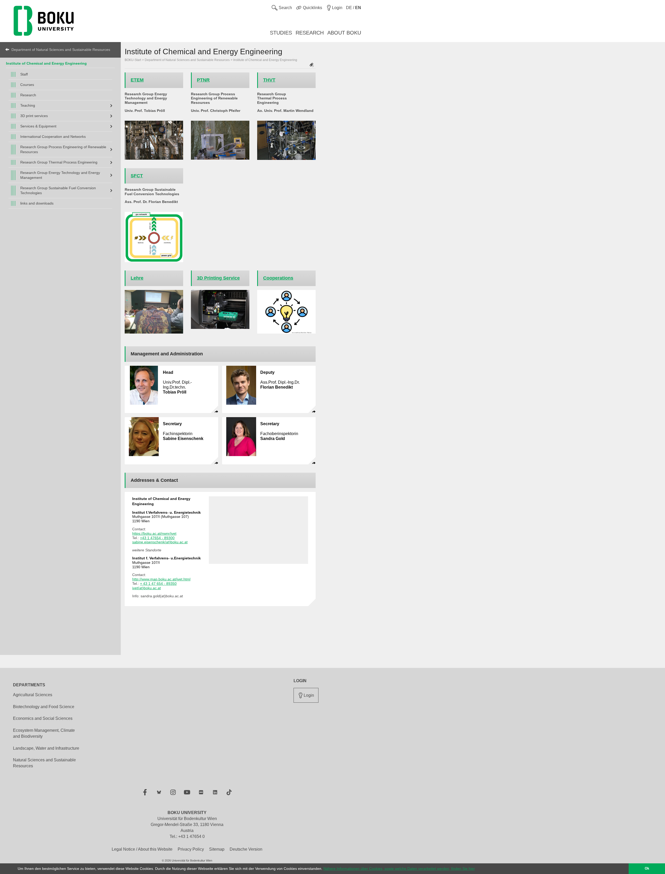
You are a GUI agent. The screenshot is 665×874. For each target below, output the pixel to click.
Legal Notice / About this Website (142, 849)
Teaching (27, 105)
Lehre (137, 278)
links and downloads (37, 203)
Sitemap (216, 849)
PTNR (203, 80)
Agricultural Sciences (32, 695)
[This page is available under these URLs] (312, 65)
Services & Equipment (38, 126)
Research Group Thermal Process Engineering (58, 162)
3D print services (34, 116)
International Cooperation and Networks (53, 136)
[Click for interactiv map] (258, 530)
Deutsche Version (246, 849)
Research (28, 95)
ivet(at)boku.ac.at (146, 588)
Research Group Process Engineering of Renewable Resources (63, 149)
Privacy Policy (191, 849)
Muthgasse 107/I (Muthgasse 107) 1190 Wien (166, 516)
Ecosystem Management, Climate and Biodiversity (44, 733)
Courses (27, 85)
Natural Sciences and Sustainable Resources (44, 763)
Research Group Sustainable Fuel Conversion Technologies (58, 190)
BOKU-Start (133, 60)
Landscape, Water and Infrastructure (46, 748)
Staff (24, 74)
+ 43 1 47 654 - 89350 (158, 583)
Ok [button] (647, 868)
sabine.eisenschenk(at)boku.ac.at (160, 542)
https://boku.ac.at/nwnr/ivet (154, 533)
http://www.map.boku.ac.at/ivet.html (161, 579)
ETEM (137, 80)
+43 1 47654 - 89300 (157, 538)
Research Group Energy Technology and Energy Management (60, 175)
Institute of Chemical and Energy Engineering (46, 63)
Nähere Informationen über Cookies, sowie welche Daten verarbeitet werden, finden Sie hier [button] (399, 868)
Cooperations (278, 278)
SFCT (137, 175)
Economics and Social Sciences (42, 718)
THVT (269, 80)
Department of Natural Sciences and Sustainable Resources (60, 50)
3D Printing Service (218, 278)
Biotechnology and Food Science (43, 706)
